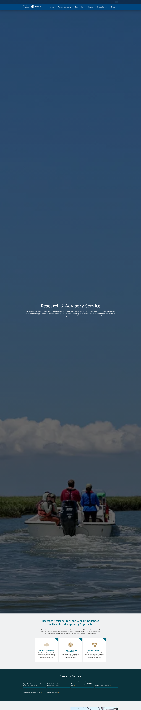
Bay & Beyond (108, 2)
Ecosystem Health (94, 650)
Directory (99, 2)
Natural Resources (46, 650)
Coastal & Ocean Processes (70, 651)
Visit (93, 2)
